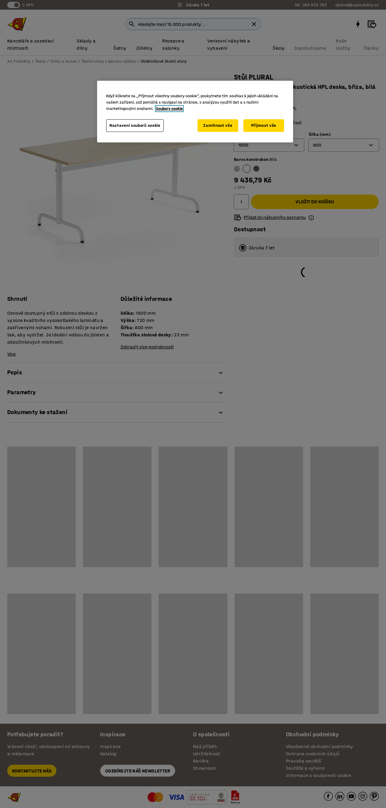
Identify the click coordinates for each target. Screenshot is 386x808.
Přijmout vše (263, 125)
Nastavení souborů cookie (134, 125)
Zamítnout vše (217, 125)
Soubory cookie (169, 108)
